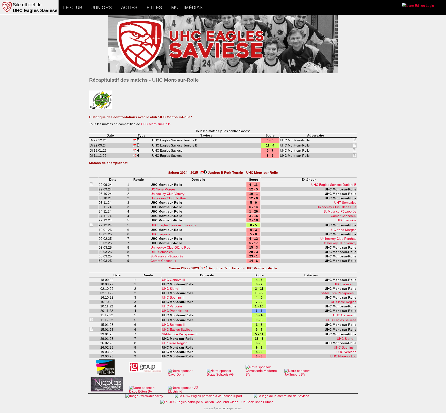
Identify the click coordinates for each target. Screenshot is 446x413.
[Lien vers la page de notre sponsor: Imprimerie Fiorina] (108, 374)
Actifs (129, 7)
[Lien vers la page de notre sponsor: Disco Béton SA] (147, 391)
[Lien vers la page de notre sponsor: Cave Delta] (186, 374)
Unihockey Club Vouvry (167, 194)
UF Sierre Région (343, 302)
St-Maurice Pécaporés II (338, 293)
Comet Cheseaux (343, 216)
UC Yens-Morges (163, 189)
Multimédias (187, 7)
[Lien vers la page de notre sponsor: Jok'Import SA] (302, 374)
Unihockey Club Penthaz (169, 198)
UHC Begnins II (173, 297)
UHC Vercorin (172, 306)
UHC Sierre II (171, 288)
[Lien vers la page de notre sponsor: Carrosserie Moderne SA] (263, 374)
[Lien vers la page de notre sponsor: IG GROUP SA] (147, 374)
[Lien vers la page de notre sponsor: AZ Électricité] (186, 391)
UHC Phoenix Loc (175, 311)
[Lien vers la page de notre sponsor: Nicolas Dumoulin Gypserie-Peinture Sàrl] (108, 391)
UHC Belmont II (345, 284)
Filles (154, 7)
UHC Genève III (173, 280)
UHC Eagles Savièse (341, 320)
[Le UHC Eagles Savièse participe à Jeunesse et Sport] (208, 396)
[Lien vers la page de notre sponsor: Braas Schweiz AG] (225, 374)
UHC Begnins (346, 220)
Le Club (72, 7)
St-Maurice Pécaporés (340, 211)
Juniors (102, 7)
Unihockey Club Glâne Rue (336, 207)
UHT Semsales (345, 202)
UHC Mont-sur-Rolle (156, 124)
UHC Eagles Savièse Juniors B (333, 185)
